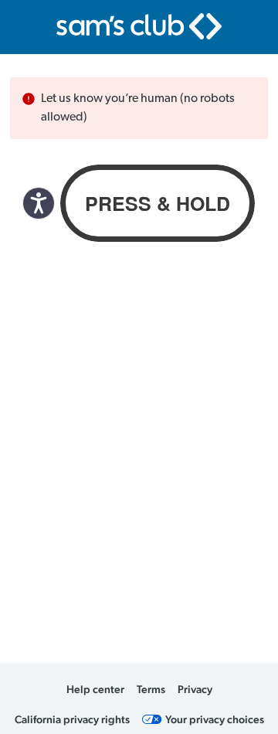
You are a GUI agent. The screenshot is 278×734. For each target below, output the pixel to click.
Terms (151, 689)
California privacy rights (72, 719)
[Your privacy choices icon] (152, 719)
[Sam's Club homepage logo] (139, 26)
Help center (95, 689)
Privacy (195, 689)
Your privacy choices (214, 719)
